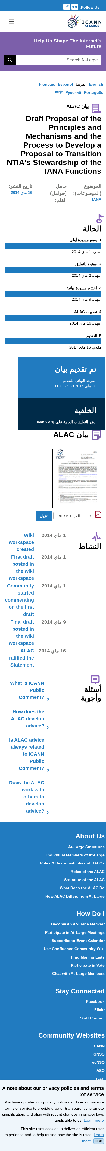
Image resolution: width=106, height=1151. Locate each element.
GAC (100, 1079)
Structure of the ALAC (84, 880)
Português (93, 92)
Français (47, 84)
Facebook (95, 1001)
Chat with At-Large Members (78, 973)
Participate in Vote (88, 965)
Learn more (94, 1120)
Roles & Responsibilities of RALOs (72, 863)
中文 (59, 92)
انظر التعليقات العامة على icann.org (66, 422)
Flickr (99, 1009)
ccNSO (98, 1062)
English (96, 84)
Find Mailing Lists (88, 957)
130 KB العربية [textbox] (68, 516)
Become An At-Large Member (78, 924)
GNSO (99, 1054)
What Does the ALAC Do (82, 888)
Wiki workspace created (21, 542)
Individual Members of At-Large (75, 855)
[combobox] (73, 515)
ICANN (99, 1046)
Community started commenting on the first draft (19, 600)
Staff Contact (92, 1018)
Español (65, 84)
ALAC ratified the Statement (21, 658)
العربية (81, 84)
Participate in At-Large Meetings (75, 932)
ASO (100, 1070)
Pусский (73, 92)
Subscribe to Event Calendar (78, 940)
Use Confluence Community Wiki (74, 949)
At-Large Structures (86, 847)
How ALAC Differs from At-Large (75, 896)
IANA (96, 199)
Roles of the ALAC (88, 871)
